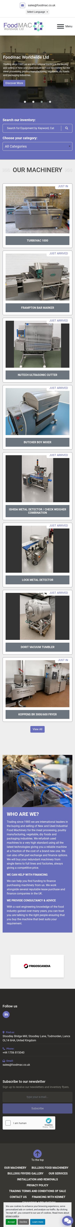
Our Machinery (15, 1167)
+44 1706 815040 (13, 1052)
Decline (23, 1222)
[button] (25, 102)
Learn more (37, 1222)
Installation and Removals (37, 1179)
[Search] (66, 128)
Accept (11, 1222)
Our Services (58, 1173)
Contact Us (18, 1197)
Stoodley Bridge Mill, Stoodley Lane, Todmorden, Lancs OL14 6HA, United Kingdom (36, 1038)
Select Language (36, 11)
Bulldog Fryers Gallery (25, 1173)
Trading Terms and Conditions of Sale (37, 1191)
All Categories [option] (16, 146)
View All (37, 729)
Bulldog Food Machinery (50, 1167)
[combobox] (37, 146)
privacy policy (12, 1216)
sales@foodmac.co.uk (41, 5)
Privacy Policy (37, 1185)
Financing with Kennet (48, 1197)
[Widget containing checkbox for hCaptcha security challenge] (29, 1123)
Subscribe (37, 1108)
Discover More (14, 83)
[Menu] (60, 26)
